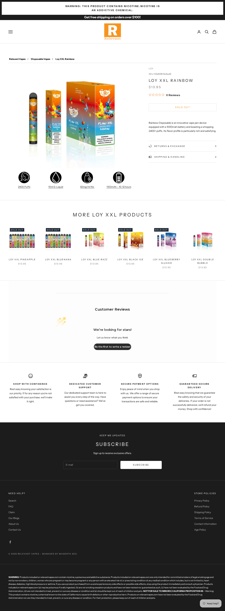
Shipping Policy (202, 512)
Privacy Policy (201, 500)
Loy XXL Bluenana (58, 259)
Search (12, 500)
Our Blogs (13, 518)
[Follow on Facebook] (10, 542)
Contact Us (14, 529)
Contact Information (205, 523)
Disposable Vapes (40, 59)
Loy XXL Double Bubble (202, 261)
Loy (151, 68)
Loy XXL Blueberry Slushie (166, 261)
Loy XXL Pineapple (22, 259)
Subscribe (141, 464)
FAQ (10, 506)
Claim (11, 512)
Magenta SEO (68, 554)
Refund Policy (201, 506)
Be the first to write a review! (112, 346)
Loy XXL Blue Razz (94, 259)
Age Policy (200, 529)
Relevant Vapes (17, 59)
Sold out (182, 107)
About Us (13, 523)
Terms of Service (203, 518)
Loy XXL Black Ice (130, 259)
